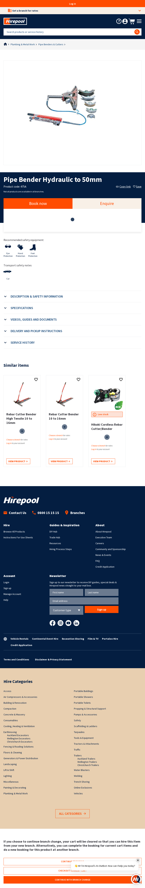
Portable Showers (83, 697)
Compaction (10, 708)
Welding (78, 775)
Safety (77, 720)
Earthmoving (10, 732)
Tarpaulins (79, 732)
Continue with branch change (72, 879)
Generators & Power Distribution (21, 758)
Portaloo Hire (110, 638)
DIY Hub (53, 531)
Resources (55, 543)
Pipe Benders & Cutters (50, 44)
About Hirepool (103, 531)
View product (17, 461)
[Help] (118, 21)
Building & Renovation (15, 702)
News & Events (103, 555)
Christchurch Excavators (20, 741)
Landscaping (10, 764)
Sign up (7, 588)
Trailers (78, 755)
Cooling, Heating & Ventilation (19, 726)
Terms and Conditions (16, 659)
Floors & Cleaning (13, 752)
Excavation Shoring (73, 638)
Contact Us (17, 512)
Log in (72, 3)
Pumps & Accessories (85, 714)
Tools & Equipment (84, 737)
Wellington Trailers (87, 761)
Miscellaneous (11, 781)
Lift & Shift (9, 770)
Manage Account (12, 594)
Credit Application (104, 566)
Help (6, 599)
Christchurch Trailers (88, 765)
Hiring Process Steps (61, 549)
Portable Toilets (82, 702)
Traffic (77, 749)
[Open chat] (136, 879)
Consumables (11, 720)
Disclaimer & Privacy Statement (53, 659)
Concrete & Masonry (14, 714)
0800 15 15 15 (48, 512)
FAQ (97, 560)
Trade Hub (55, 537)
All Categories (70, 814)
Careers (99, 543)
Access (7, 691)
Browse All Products (14, 531)
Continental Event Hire (45, 638)
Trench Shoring (82, 781)
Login (6, 582)
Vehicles (78, 793)
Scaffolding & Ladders (85, 726)
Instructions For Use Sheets (18, 537)
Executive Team (103, 537)
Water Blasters (82, 770)
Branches (77, 512)
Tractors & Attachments (86, 743)
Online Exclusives (83, 787)
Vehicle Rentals (19, 638)
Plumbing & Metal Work (23, 44)
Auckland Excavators (18, 735)
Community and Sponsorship (110, 549)
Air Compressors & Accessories (20, 697)
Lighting (8, 775)
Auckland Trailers (86, 758)
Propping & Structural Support (90, 708)
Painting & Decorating (15, 787)
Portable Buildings (83, 691)
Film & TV (93, 638)
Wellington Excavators (18, 738)
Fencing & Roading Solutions (19, 746)
